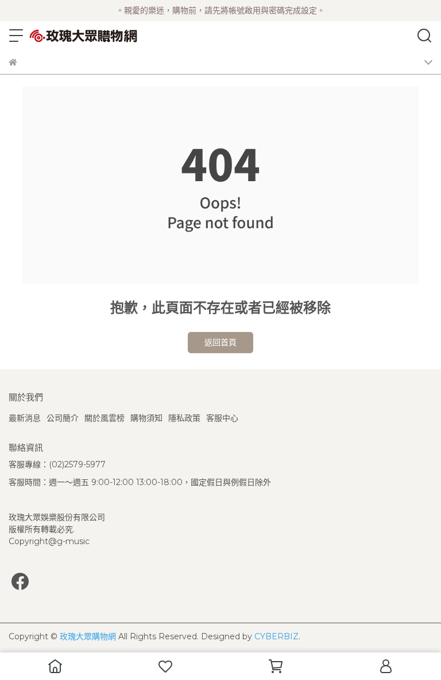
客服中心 (222, 418)
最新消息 (25, 418)
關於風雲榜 (104, 418)
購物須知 (146, 418)
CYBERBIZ (276, 636)
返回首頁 (220, 342)
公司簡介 (63, 418)
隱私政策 (184, 418)
